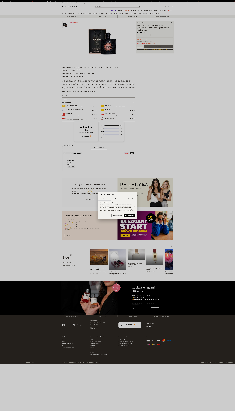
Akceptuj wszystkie (129, 215)
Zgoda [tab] (104, 198)
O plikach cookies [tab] (130, 198)
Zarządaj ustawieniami (117, 215)
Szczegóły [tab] (117, 198)
